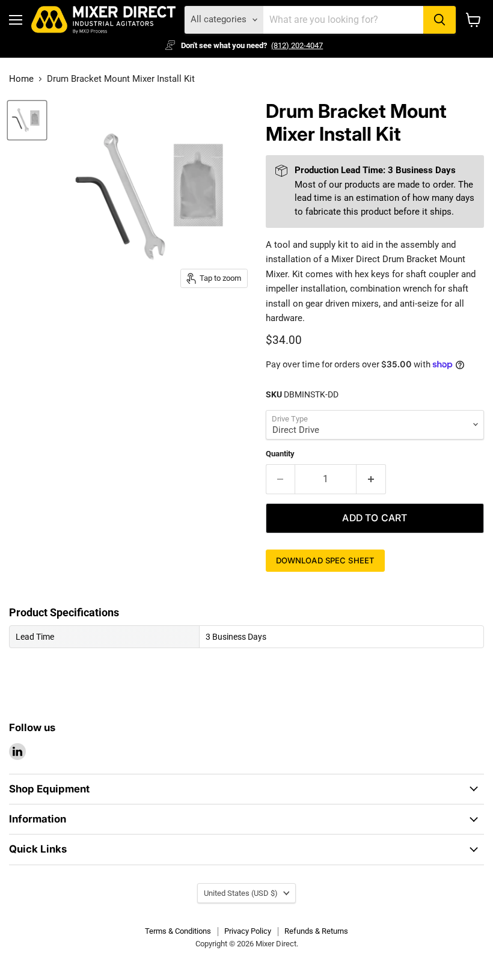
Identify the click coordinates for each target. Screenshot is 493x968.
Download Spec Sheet (325, 560)
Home (21, 79)
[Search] (439, 20)
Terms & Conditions (178, 931)
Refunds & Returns (316, 931)
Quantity (280, 453)
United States (241, 893)
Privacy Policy (247, 931)
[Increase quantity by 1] (371, 479)
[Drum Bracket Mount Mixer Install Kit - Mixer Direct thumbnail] (27, 120)
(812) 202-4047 (297, 45)
